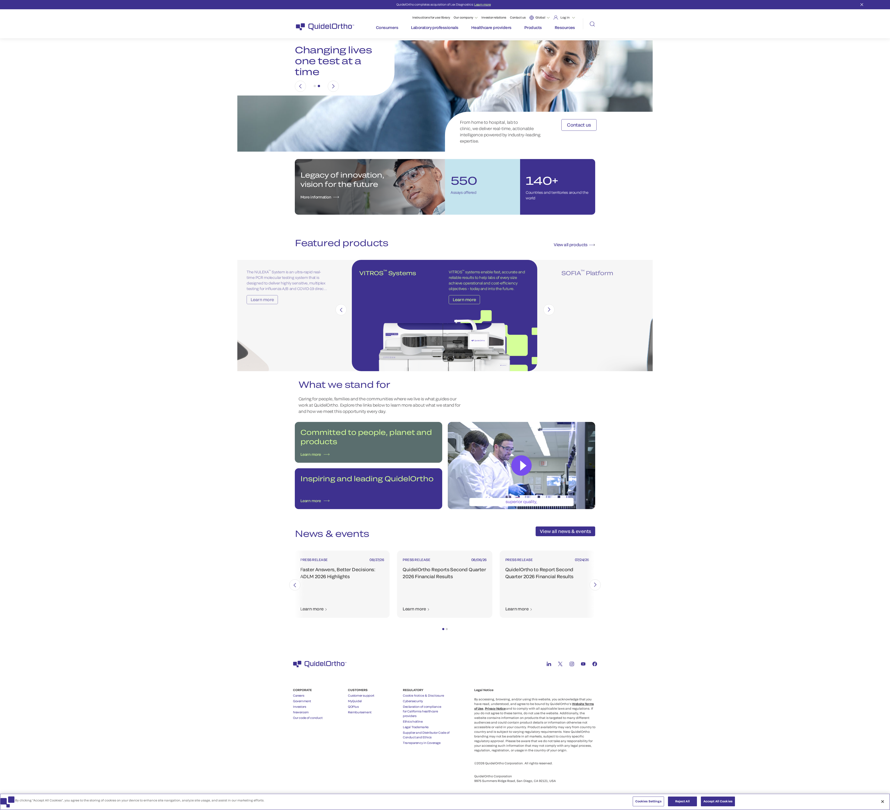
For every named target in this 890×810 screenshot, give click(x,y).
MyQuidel (355, 701)
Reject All (682, 801)
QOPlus (353, 706)
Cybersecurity (413, 701)
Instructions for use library (431, 17)
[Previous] (300, 86)
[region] (445, 802)
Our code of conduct (308, 718)
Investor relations (493, 17)
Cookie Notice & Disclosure (423, 695)
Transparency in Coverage (422, 743)
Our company (463, 17)
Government (302, 701)
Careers (298, 695)
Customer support (361, 695)
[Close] (882, 801)
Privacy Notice (495, 708)
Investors (299, 706)
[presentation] (341, 309)
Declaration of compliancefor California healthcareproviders (422, 711)
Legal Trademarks (416, 727)
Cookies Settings (648, 801)
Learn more (482, 4)
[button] (443, 629)
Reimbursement (360, 712)
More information (315, 197)
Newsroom (301, 712)
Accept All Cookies (717, 801)
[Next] (333, 86)
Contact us (518, 17)
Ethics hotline (413, 721)
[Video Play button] (521, 465)
